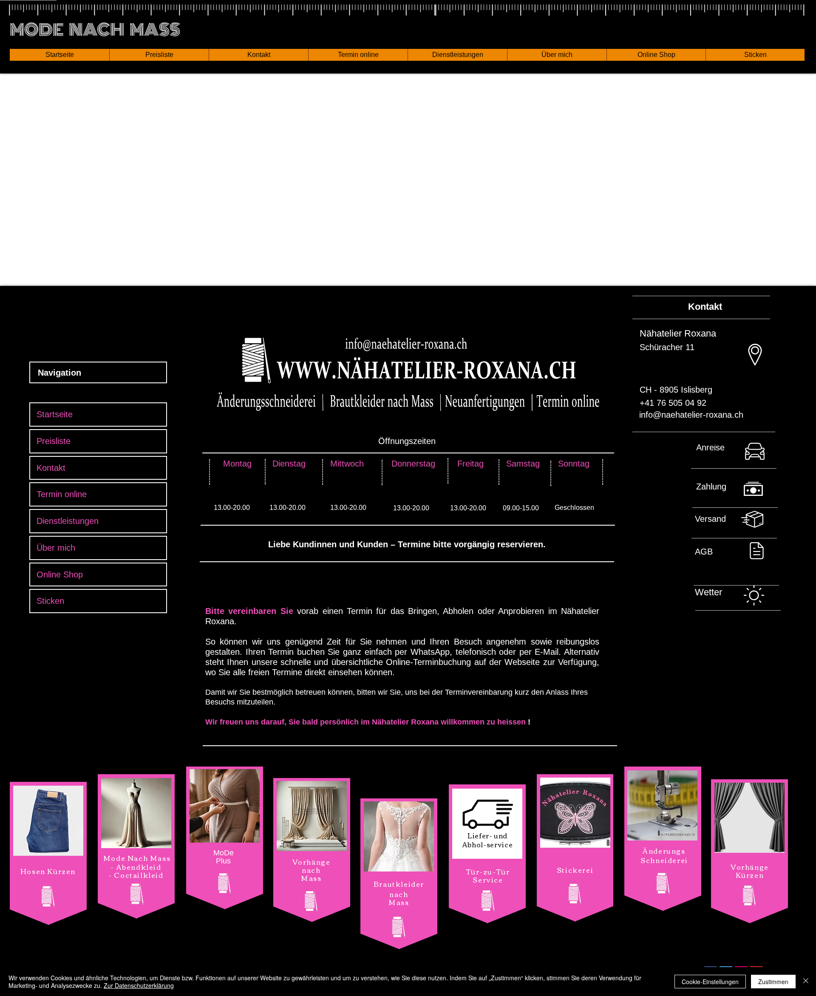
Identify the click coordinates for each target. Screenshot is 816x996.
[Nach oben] (737, 454)
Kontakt (51, 468)
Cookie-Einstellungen (710, 981)
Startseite (55, 414)
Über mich (56, 547)
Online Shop (60, 574)
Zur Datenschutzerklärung (139, 985)
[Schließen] (806, 981)
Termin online (62, 494)
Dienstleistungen (68, 521)
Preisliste (54, 441)
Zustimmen (773, 981)
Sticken (50, 601)
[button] (59, 55)
